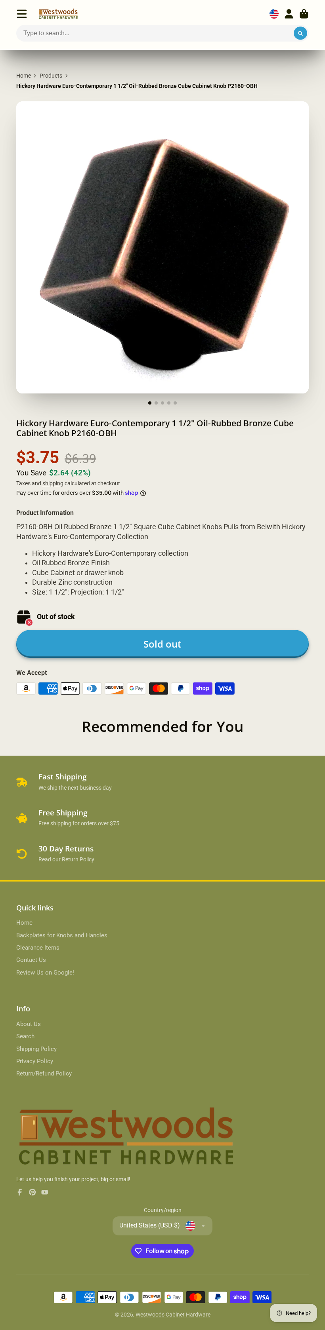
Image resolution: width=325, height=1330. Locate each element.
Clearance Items (37, 947)
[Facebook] (19, 1192)
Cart (304, 14)
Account (289, 14)
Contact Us (31, 959)
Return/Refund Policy (44, 1073)
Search (25, 1036)
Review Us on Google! (45, 972)
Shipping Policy (36, 1049)
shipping (52, 483)
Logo (58, 13)
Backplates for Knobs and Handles (61, 935)
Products (51, 75)
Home (23, 75)
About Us (28, 1024)
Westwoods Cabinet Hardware (173, 1314)
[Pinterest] (32, 1192)
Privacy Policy (34, 1061)
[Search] (300, 33)
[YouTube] (44, 1192)
